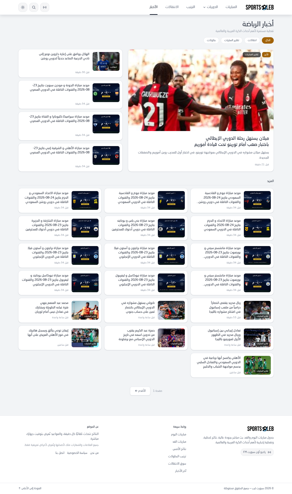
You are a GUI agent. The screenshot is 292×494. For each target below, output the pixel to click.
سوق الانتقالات (177, 463)
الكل (267, 40)
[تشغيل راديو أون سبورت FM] (44, 7)
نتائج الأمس (179, 449)
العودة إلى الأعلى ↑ (29, 488)
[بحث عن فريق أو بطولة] (33, 7)
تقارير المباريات (231, 40)
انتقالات (252, 40)
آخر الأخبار (180, 471)
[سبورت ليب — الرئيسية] (260, 7)
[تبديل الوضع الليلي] (22, 7)
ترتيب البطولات (177, 456)
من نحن (94, 453)
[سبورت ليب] (233, 429)
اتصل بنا (59, 453)
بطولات (211, 40)
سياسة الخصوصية (77, 453)
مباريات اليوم (178, 434)
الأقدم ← (140, 390)
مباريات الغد (179, 441)
